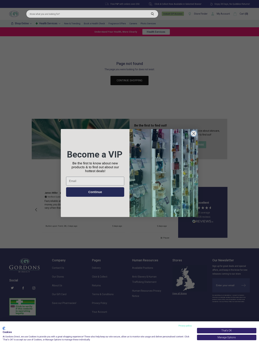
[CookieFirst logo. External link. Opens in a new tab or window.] (4, 328)
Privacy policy (185, 326)
